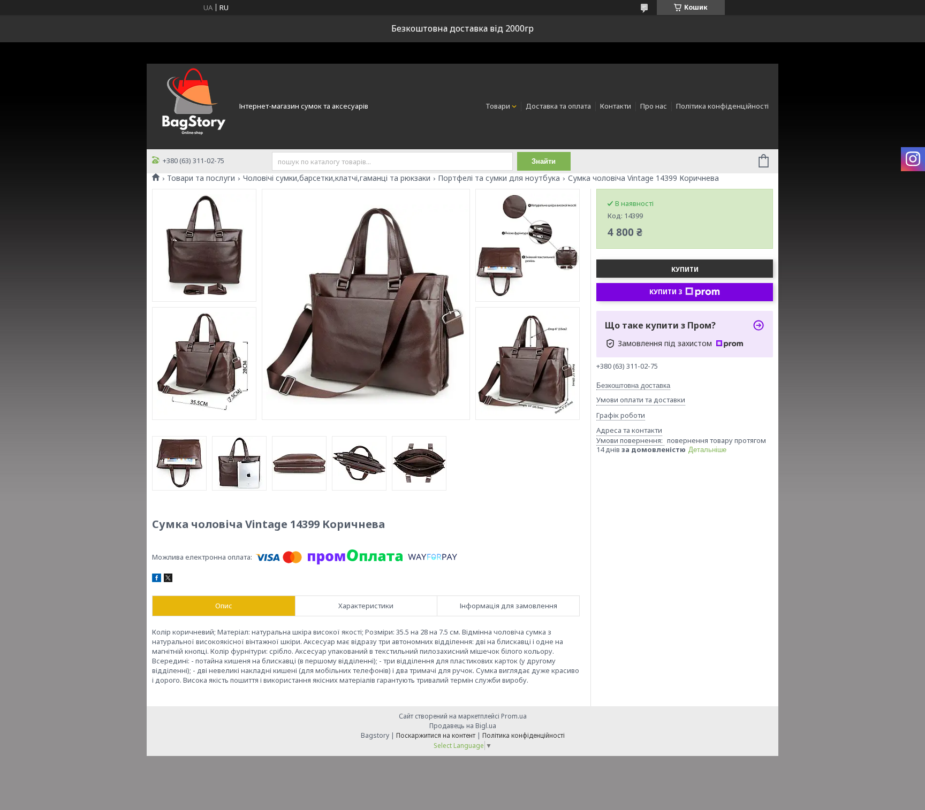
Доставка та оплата (558, 106)
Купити (685, 269)
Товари (498, 106)
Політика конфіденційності (722, 106)
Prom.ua (514, 716)
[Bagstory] (192, 105)
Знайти (544, 161)
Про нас (653, 106)
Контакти (615, 106)
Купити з (666, 291)
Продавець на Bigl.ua (462, 725)
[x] (168, 579)
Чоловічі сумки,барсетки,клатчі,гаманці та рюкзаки (336, 178)
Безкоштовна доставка (633, 385)
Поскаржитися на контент (435, 735)
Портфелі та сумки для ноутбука (499, 178)
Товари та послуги (201, 178)
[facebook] (156, 579)
